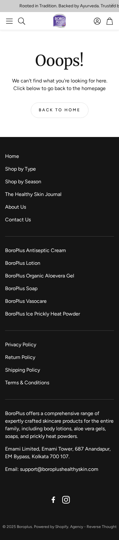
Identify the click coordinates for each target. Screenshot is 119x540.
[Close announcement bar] (112, 5)
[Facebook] (53, 500)
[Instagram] (66, 500)
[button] (9, 20)
